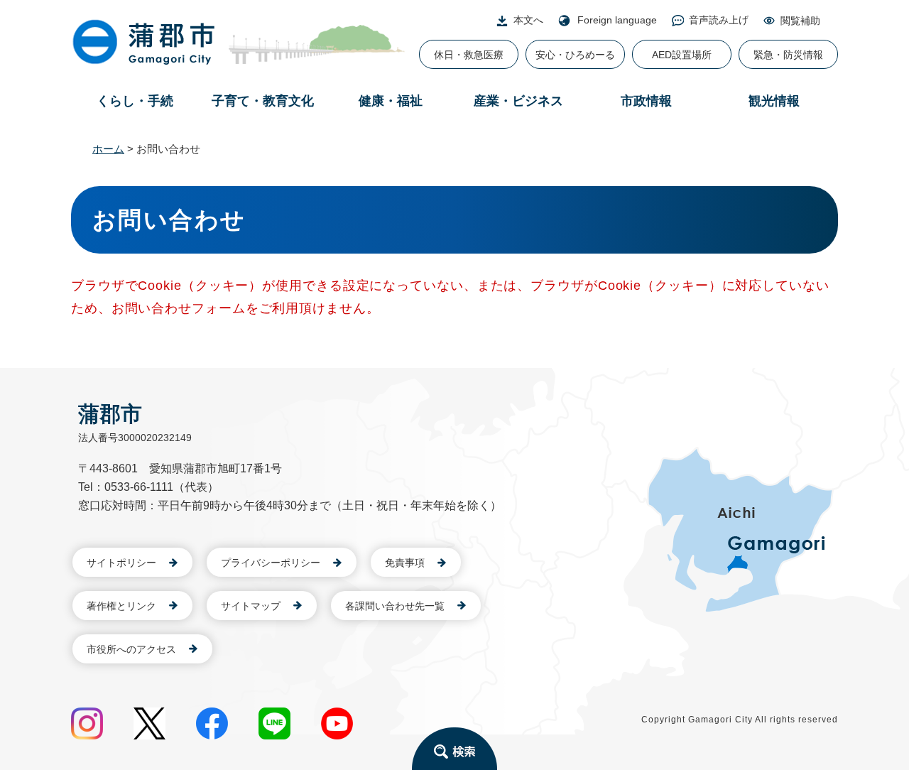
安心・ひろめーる (575, 54)
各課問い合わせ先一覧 (395, 606)
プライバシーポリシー (270, 562)
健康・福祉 (391, 101)
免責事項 (405, 562)
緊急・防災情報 (788, 54)
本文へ (528, 20)
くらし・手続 (135, 101)
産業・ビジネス (518, 101)
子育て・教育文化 (263, 101)
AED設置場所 (682, 54)
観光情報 (774, 101)
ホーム (108, 149)
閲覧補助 (800, 20)
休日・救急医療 (469, 54)
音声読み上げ (719, 20)
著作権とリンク (121, 606)
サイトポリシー (121, 562)
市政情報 (646, 101)
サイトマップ (251, 606)
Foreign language (617, 20)
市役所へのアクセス (131, 649)
